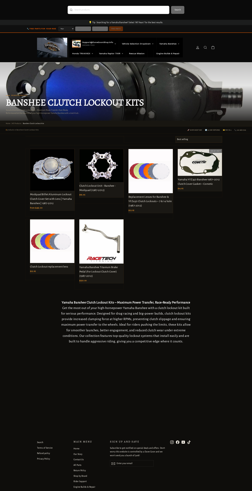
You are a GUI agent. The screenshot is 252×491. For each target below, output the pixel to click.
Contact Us (79, 459)
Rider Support (80, 481)
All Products (16, 123)
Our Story (78, 454)
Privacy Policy (43, 459)
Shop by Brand (80, 476)
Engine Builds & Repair (84, 487)
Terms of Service (45, 448)
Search (178, 10)
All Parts (78, 465)
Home (8, 123)
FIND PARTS (116, 29)
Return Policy (80, 470)
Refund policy (43, 453)
